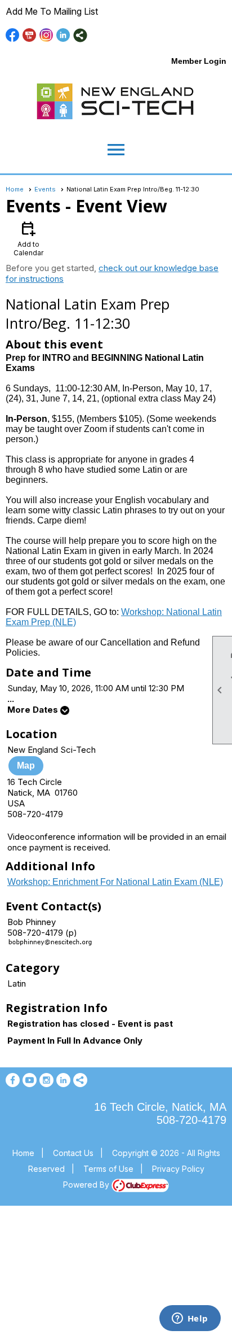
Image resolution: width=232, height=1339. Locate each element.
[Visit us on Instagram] (46, 35)
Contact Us (73, 1153)
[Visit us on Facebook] (13, 35)
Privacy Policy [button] (178, 1169)
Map (26, 765)
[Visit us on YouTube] (30, 35)
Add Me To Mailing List (52, 11)
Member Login (198, 61)
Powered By (87, 1184)
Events (45, 189)
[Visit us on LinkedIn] (63, 35)
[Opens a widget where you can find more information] (190, 1319)
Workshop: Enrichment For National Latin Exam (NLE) (115, 882)
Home (15, 189)
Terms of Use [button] (108, 1169)
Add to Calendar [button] (28, 238)
